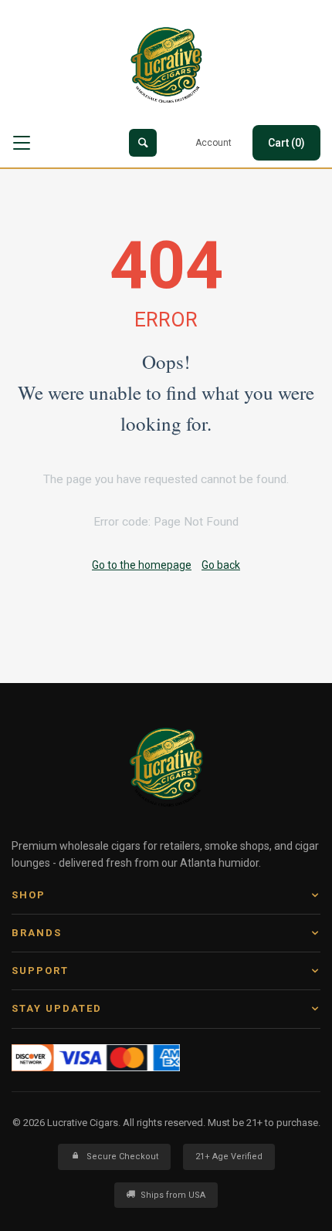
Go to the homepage (141, 565)
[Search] (143, 143)
